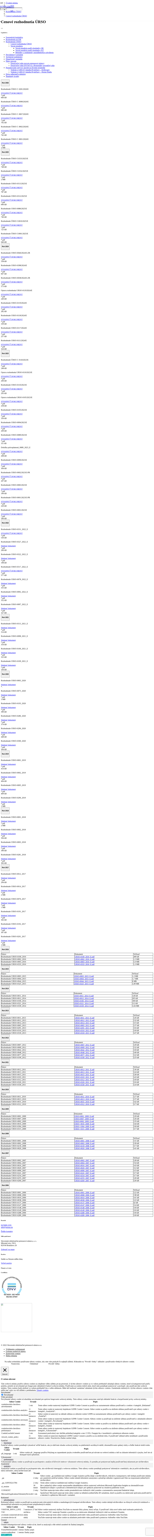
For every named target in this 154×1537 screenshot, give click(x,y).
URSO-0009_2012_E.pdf (84, 1047)
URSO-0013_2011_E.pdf (84, 1072)
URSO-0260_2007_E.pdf (84, 1181)
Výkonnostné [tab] (6, 1457)
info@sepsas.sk (7, 1227)
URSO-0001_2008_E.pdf (84, 1141)
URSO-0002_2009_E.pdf (84, 1121)
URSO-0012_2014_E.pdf (84, 998)
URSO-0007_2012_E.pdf (84, 1045)
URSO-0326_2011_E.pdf (84, 1082)
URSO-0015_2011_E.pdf (84, 1075)
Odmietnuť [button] (34, 1364)
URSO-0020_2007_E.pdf (84, 1168)
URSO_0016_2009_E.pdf (84, 1124)
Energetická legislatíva (14, 37)
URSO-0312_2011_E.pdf (84, 1080)
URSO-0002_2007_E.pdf (84, 1160)
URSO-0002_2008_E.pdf (84, 1143)
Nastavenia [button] (15, 1364)
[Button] (2, 28)
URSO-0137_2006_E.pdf (84, 1203)
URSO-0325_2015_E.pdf (84, 984)
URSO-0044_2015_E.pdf (84, 981)
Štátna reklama (11, 1356)
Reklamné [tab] (5, 1498)
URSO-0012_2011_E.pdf (84, 1070)
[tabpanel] (77, 1419)
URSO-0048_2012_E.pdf (84, 1052)
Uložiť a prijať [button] (6, 1535)
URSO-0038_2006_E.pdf (84, 1200)
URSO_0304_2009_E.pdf (84, 1126)
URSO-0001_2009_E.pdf (84, 1116)
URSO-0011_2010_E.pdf (84, 1097)
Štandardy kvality (12, 76)
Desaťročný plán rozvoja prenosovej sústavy (27, 63)
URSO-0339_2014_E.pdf (84, 1006)
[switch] (2, 1443)
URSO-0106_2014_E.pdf (84, 1001)
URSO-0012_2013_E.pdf (84, 1020)
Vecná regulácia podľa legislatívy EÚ (29, 50)
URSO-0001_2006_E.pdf (84, 1193)
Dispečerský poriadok (14, 59)
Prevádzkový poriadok (14, 55)
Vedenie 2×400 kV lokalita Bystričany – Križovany (30, 70)
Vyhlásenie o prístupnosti (15, 1349)
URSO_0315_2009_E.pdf (84, 1129)
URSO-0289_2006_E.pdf (84, 1215)
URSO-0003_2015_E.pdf (84, 976)
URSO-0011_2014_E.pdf (84, 996)
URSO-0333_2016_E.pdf (84, 964)
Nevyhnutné (8, 1395)
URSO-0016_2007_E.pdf (84, 1165)
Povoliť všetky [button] (54, 1364)
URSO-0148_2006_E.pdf (84, 1208)
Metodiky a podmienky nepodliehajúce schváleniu (34, 53)
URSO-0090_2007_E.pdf (84, 1171)
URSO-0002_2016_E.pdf (84, 959)
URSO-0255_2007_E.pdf (84, 1178)
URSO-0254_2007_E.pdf (84, 1176)
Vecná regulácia (17, 46)
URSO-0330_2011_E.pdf (84, 1085)
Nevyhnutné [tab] (5, 1392)
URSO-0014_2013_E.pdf (84, 1023)
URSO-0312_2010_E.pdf (84, 1104)
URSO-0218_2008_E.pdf (84, 1146)
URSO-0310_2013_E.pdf (84, 1030)
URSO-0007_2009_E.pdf (84, 1119)
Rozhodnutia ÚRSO (13, 42)
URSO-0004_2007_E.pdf (84, 1163)
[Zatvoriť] (1, 21)
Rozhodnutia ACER (13, 40)
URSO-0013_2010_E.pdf (84, 1099)
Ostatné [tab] (4, 1520)
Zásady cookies (42, 1390)
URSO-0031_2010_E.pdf (84, 1102)
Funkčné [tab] (4, 1441)
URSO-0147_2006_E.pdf (84, 1205)
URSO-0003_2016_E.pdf (84, 962)
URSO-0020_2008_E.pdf (84, 1148)
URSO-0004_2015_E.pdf (84, 979)
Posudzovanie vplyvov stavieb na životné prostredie (25, 68)
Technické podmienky (14, 57)
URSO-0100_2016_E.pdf (84, 957)
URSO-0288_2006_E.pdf (84, 1213)
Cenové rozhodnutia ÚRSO (21, 44)
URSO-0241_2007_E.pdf (84, 1173)
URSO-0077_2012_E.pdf (84, 1055)
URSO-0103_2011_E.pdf (84, 1077)
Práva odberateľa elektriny (16, 74)
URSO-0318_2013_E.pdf (84, 1033)
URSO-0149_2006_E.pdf (84, 1210)
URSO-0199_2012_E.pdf (84, 1058)
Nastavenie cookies (13, 1354)
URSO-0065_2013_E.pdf (84, 1025)
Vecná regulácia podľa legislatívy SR (29, 48)
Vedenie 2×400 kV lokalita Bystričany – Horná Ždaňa (31, 72)
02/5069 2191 (6, 1225)
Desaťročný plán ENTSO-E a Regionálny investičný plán (33, 65)
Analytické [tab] (5, 1464)
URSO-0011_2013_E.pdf (84, 1018)
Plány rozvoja (11, 61)
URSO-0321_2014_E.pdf (84, 1003)
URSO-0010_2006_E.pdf (84, 1198)
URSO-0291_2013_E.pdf (84, 1028)
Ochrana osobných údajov (16, 1351)
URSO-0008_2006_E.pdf (84, 1195)
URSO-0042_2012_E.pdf (84, 1050)
